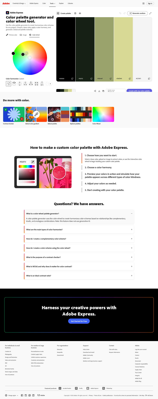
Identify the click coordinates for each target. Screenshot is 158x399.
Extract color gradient (32, 124)
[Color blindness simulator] (80, 13)
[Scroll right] (50, 83)
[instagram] (26, 395)
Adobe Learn (86, 358)
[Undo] (120, 13)
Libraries (70, 3)
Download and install (88, 352)
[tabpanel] (30, 62)
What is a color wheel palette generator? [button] (42, 213)
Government (60, 355)
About (136, 352)
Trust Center (138, 372)
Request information (114, 352)
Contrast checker (8, 124)
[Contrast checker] (75, 13)
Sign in (150, 3)
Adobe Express (34, 3)
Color (44, 3)
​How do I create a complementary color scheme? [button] (46, 239)
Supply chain (138, 369)
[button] (143, 3)
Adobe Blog (138, 381)
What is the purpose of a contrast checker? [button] (43, 257)
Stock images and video (11, 372)
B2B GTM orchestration (37, 363)
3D (6, 366)
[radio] (8, 83)
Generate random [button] (138, 13)
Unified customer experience (38, 357)
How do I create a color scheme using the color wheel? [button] (48, 248)
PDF (6, 363)
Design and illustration (11, 357)
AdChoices (150, 395)
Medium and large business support (92, 361)
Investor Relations (140, 367)
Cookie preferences (108, 395)
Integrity (137, 375)
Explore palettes (75, 124)
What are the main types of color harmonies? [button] (44, 229)
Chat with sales (113, 349)
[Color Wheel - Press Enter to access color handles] (30, 58)
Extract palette (52, 124)
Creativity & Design (18, 3)
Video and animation (10, 360)
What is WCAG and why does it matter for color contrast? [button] (49, 266)
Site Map (141, 395)
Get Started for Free (79, 321)
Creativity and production (37, 360)
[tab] (11, 34)
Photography (8, 354)
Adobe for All (138, 378)
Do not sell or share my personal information (126, 395)
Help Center (86, 349)
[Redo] (124, 13)
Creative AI (8, 351)
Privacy (91, 395)
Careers (137, 355)
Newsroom (138, 361)
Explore (61, 3)
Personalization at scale (37, 351)
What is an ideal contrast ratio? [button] (38, 275)
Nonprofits (60, 352)
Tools (52, 3)
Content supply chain (36, 354)
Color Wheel (96, 124)
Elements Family (9, 369)
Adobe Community (88, 355)
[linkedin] (33, 395)
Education (59, 349)
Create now (14, 114)
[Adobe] (6, 3)
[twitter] (29, 395)
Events (137, 358)
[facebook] (22, 395)
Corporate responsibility (141, 364)
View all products (9, 374)
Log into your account (140, 349)
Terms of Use (97, 395)
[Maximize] (150, 13)
